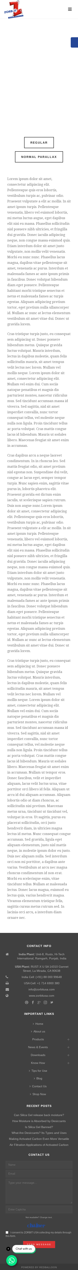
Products (38, 1039)
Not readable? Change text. (39, 1217)
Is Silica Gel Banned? (39, 1127)
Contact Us (39, 1086)
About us (39, 1031)
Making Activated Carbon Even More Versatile (39, 1138)
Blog (39, 1078)
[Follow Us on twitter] (51, 1002)
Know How (38, 1063)
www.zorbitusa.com (41, 995)
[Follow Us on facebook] (33, 1002)
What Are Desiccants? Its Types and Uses (39, 1132)
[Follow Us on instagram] (45, 1002)
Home (39, 1023)
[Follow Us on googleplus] (39, 1002)
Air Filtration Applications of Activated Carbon (39, 1144)
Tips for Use (39, 1070)
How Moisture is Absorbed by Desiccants (39, 1121)
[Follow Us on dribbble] (26, 1002)
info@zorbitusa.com (41, 989)
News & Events (38, 1047)
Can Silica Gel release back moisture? (39, 1115)
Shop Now (39, 1094)
